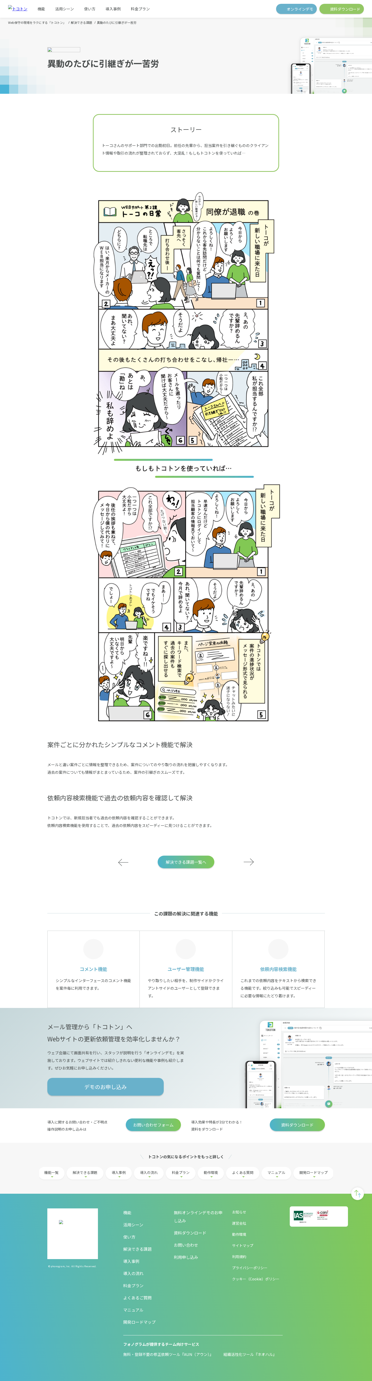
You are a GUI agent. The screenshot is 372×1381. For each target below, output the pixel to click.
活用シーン (64, 8)
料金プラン (140, 8)
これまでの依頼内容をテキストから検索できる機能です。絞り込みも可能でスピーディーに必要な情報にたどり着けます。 (278, 982)
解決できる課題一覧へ (186, 862)
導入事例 (113, 8)
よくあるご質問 (137, 1298)
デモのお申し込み (105, 1087)
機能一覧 (51, 1172)
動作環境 (211, 1172)
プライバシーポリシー (249, 1267)
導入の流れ (149, 1172)
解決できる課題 (85, 1172)
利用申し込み (186, 1257)
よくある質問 (242, 1172)
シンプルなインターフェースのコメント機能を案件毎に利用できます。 (93, 978)
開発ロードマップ (313, 1172)
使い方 (89, 8)
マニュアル (276, 1172)
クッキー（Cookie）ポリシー (255, 1278)
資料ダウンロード (297, 1125)
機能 (41, 8)
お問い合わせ (186, 1245)
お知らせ (239, 1211)
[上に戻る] (357, 1193)
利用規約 (239, 1256)
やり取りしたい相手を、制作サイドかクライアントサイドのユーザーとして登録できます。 (186, 982)
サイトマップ (242, 1245)
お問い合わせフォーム (153, 1125)
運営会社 (239, 1223)
